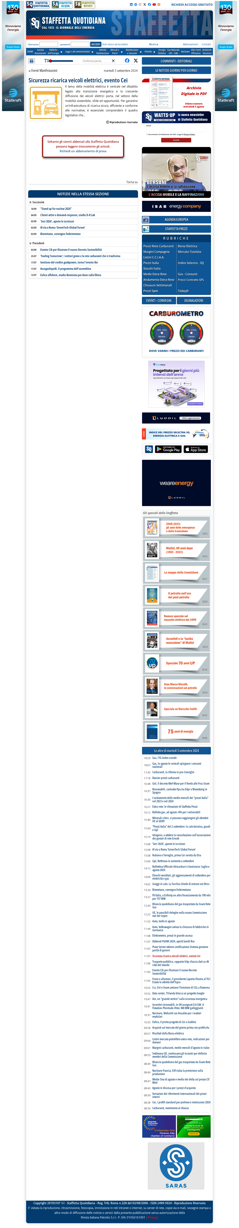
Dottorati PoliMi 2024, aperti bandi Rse (173, 941)
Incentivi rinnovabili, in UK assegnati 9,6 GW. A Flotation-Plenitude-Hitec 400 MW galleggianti (178, 1006)
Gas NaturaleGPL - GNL (173, 51)
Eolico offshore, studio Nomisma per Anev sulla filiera (70, 275)
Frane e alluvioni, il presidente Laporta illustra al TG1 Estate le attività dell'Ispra (181, 980)
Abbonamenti (190, 44)
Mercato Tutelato (189, 252)
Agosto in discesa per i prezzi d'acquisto (174, 1088)
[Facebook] (149, 4)
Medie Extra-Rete (155, 274)
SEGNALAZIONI (193, 300)
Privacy (153, 1217)
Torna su (132, 182)
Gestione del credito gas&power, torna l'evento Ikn (69, 262)
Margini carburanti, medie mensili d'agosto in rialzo (180, 1048)
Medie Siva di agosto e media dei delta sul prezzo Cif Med (180, 1081)
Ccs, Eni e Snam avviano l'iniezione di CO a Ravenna (181, 987)
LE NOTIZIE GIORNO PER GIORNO (176, 70)
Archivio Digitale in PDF (194, 95)
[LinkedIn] (131, 4)
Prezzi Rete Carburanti (158, 246)
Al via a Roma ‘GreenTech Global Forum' (62, 227)
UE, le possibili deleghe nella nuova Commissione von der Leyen (179, 914)
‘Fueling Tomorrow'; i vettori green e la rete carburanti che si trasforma (80, 256)
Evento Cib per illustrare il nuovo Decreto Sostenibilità (71, 250)
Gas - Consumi (187, 274)
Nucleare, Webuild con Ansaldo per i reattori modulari (176, 1015)
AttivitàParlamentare (102, 51)
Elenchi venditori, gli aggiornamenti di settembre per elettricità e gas (181, 877)
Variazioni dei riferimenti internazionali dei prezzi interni (179, 1095)
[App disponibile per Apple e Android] (176, 450)
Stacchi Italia (152, 269)
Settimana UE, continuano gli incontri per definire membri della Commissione (179, 1055)
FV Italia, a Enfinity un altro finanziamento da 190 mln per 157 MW (181, 897)
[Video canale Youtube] (154, 4)
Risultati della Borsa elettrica (168, 1033)
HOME (30, 51)
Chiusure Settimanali (157, 285)
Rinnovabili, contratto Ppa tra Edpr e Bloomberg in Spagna (179, 791)
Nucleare (185, 51)
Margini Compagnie (156, 252)
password (65, 44)
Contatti (206, 44)
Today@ (183, 291)
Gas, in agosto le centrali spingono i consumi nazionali (176, 765)
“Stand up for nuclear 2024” (56, 209)
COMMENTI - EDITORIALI (176, 61)
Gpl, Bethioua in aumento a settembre (173, 861)
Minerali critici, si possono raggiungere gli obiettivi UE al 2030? (180, 819)
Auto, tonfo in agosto (163, 921)
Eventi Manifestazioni (44, 70)
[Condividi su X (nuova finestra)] (136, 60)
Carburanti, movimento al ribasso (170, 1108)
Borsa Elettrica (187, 246)
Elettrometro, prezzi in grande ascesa (172, 935)
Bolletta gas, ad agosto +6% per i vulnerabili (176, 812)
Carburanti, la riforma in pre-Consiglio (173, 772)
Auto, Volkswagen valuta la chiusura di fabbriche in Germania (180, 928)
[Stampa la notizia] (31, 60)
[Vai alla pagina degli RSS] (159, 4)
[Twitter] (144, 4)
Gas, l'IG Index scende (164, 758)
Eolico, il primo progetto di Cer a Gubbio (174, 1022)
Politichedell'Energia (53, 51)
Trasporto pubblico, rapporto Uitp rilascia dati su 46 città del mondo (180, 963)
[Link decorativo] (161, 92)
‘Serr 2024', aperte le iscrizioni (57, 221)
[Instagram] (140, 4)
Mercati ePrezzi (115, 51)
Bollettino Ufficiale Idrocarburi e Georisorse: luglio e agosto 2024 (180, 868)
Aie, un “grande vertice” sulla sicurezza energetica (179, 999)
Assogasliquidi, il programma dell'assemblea (65, 269)
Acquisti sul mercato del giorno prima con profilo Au (180, 1027)
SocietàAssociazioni (40, 51)
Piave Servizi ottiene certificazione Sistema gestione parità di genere (180, 948)
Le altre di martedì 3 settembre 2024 (176, 750)
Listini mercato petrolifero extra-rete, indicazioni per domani (180, 1041)
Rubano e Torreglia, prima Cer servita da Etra (176, 855)
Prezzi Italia (151, 263)
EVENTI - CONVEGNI (159, 300)
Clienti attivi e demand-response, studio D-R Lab (67, 215)
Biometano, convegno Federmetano (60, 234)
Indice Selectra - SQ (191, 263)
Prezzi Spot (150, 291)
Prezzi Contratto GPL (191, 280)
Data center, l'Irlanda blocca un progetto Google (178, 993)
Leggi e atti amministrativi (77, 51)
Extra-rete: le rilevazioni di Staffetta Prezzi (175, 806)
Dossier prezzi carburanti (165, 778)
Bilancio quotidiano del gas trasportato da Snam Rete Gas (181, 906)
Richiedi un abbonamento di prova (83, 151)
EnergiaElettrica (162, 51)
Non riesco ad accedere (115, 44)
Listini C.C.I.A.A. (153, 257)
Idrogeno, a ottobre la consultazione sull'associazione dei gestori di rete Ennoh (181, 837)
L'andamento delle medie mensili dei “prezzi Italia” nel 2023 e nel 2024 (180, 799)
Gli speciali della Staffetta (160, 513)
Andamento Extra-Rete (158, 280)
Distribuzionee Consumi (132, 51)
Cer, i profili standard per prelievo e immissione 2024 (181, 1102)
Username (33, 44)
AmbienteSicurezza (207, 51)
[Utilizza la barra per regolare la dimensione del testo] (46, 61)
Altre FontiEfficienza (196, 51)
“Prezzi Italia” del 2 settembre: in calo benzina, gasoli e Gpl (181, 828)
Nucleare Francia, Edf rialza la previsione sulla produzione (177, 1072)
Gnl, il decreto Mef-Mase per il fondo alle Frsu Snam (180, 783)
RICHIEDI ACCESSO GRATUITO (192, 5)
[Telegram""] (135, 4)
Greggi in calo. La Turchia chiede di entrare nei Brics (180, 884)
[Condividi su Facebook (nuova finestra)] (127, 60)
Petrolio (148, 51)
